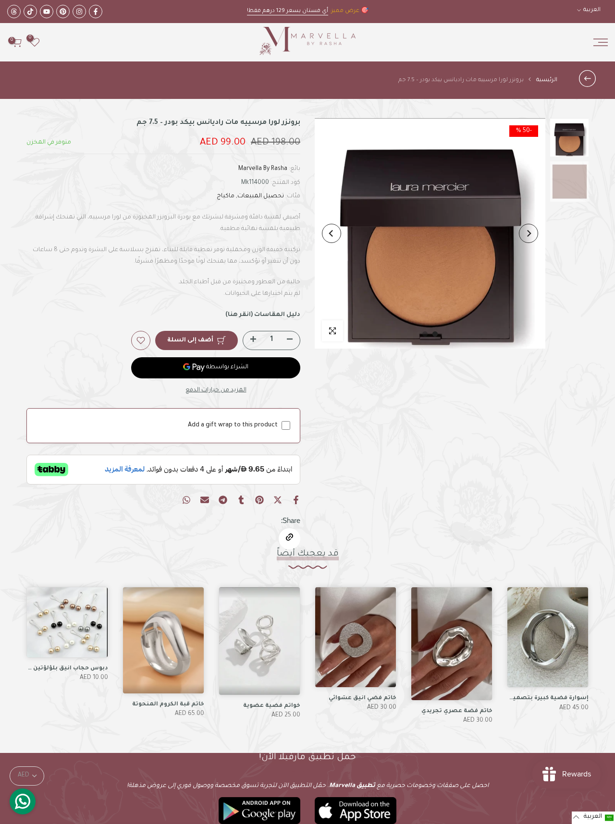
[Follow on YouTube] (46, 11)
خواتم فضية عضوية (271, 706)
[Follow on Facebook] (95, 11)
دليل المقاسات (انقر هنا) (262, 315)
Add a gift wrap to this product (233, 425)
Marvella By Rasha (262, 169)
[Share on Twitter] (277, 500)
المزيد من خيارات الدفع (215, 390)
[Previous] (528, 233)
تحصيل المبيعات (260, 196)
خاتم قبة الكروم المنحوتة (168, 705)
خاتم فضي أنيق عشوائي (362, 698)
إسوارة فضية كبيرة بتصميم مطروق (537, 699)
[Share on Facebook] (296, 500)
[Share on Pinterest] (259, 500)
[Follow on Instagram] (79, 11)
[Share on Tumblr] (241, 500)
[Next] (331, 233)
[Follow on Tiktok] (30, 11)
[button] (593, 818)
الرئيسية (546, 80)
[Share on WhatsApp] (186, 500)
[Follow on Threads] (14, 11)
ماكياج (225, 196)
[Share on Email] (204, 500)
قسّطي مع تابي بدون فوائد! (285, 11)
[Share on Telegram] (223, 500)
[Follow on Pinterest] (63, 11)
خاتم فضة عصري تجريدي (456, 711)
